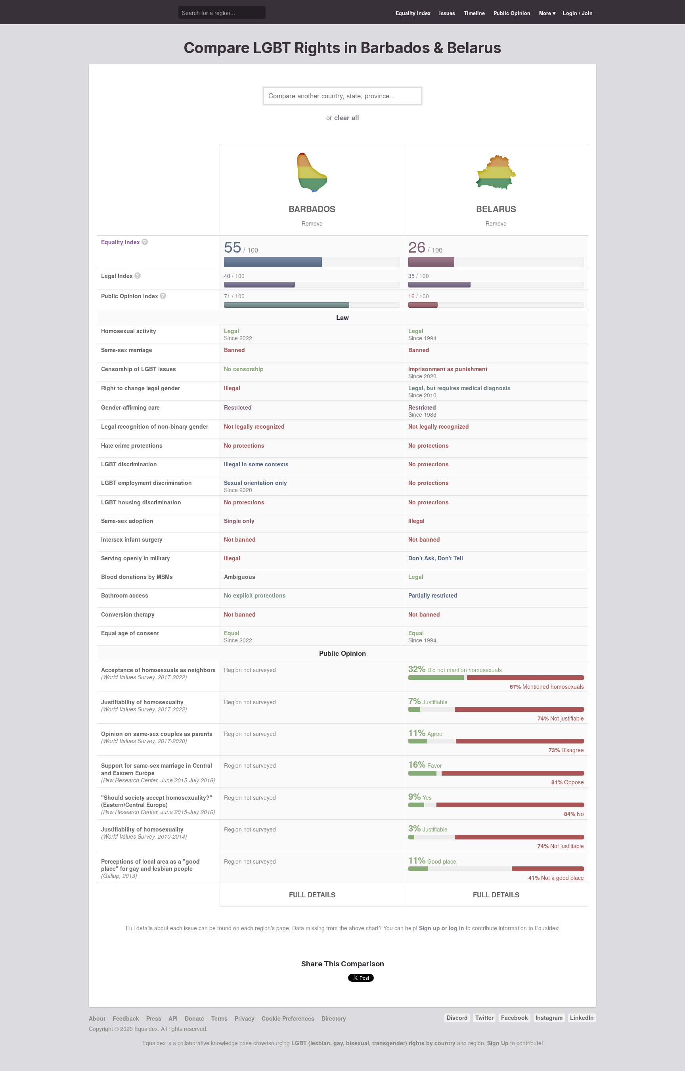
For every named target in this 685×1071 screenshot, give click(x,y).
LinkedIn (582, 1017)
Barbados (312, 209)
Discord (457, 1017)
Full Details (312, 894)
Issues (447, 13)
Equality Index (413, 13)
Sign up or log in (441, 928)
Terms (219, 1018)
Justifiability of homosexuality (142, 702)
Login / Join (578, 13)
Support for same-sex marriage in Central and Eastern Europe (156, 768)
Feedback (126, 1018)
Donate (194, 1018)
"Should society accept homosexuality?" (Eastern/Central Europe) (156, 801)
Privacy (244, 1018)
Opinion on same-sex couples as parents (156, 734)
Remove (312, 223)
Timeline (474, 13)
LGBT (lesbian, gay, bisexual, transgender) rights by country (373, 1043)
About (97, 1018)
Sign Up (498, 1043)
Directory (333, 1018)
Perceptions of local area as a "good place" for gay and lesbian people (150, 864)
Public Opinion (512, 13)
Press (153, 1018)
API (173, 1018)
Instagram (549, 1017)
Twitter (484, 1017)
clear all (346, 117)
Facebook (514, 1017)
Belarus (496, 209)
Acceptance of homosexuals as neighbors (158, 670)
